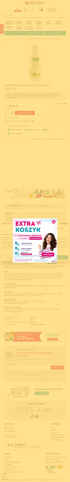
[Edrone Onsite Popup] (35, 241)
